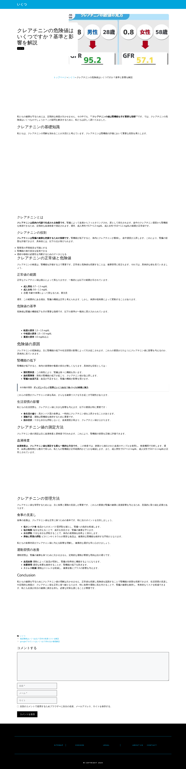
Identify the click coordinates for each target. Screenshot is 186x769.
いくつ (22, 4)
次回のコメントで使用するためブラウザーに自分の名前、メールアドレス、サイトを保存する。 (66, 706)
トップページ (60, 77)
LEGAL (106, 745)
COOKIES (79, 745)
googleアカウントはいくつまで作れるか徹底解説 (40, 641)
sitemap (58, 745)
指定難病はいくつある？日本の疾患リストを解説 (39, 638)
